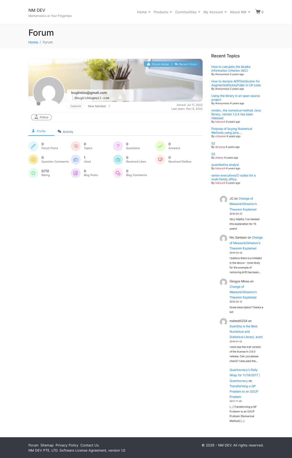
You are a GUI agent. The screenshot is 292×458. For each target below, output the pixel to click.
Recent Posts (187, 64)
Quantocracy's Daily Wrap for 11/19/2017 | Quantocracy (245, 375)
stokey (219, 157)
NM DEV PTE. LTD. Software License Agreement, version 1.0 (76, 450)
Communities (185, 12)
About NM (238, 12)
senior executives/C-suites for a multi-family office (233, 177)
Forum (33, 445)
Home (142, 12)
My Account (213, 12)
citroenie (220, 136)
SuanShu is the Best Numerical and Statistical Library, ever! (246, 331)
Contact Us (89, 445)
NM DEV (36, 10)
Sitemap (47, 445)
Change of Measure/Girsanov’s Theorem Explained (243, 204)
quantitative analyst (225, 164)
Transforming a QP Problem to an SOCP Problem (244, 391)
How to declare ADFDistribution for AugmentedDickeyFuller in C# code (236, 83)
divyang (220, 146)
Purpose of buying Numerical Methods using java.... (231, 130)
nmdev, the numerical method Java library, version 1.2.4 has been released (236, 114)
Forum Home (160, 64)
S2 (213, 143)
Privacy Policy (67, 445)
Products (161, 12)
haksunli (220, 121)
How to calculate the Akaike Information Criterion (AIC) (230, 68)
